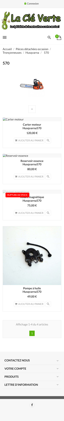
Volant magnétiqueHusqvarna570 (32, 198)
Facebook (32, 405)
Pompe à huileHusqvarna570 (32, 290)
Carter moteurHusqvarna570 (32, 126)
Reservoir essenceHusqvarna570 (32, 162)
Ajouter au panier (30, 140)
